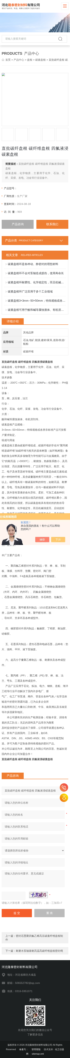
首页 (8, 59)
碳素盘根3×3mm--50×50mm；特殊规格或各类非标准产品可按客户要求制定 (37, 300)
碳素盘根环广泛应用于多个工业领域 (30, 291)
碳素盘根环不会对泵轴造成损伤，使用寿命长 (36, 273)
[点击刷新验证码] (38, 895)
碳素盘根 (40, 59)
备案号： (23, 1049)
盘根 (29, 59)
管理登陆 (36, 1049)
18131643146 (64, 787)
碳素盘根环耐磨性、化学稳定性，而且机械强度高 (37, 282)
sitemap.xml (38, 1054)
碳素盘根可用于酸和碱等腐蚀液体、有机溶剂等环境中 (37, 309)
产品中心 (19, 59)
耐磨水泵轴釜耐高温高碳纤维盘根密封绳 (39, 950)
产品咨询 (18, 224)
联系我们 (52, 224)
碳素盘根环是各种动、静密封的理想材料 (33, 264)
